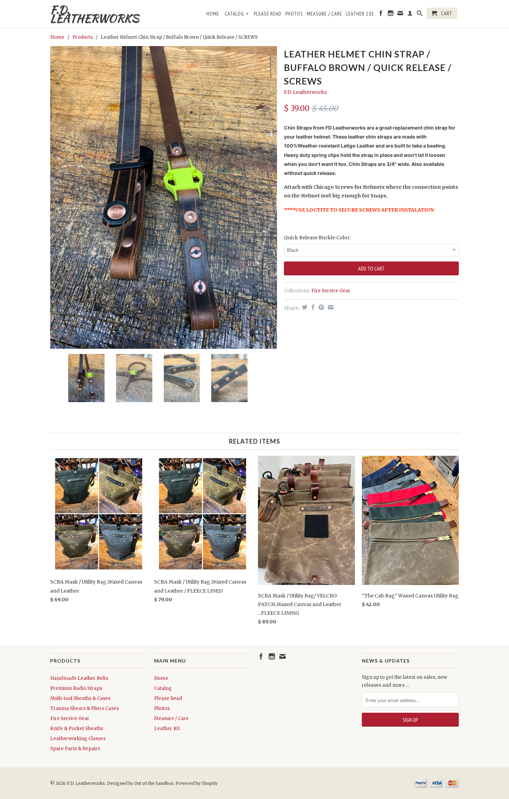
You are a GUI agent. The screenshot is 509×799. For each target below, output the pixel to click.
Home (212, 14)
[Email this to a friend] (329, 307)
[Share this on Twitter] (303, 307)
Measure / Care (324, 14)
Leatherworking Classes (78, 739)
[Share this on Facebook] (312, 307)
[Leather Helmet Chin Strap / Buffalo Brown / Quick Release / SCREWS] (163, 197)
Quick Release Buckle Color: (317, 237)
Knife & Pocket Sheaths (76, 728)
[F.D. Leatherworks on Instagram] (391, 14)
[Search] (420, 14)
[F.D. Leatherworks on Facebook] (381, 14)
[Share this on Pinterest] (320, 307)
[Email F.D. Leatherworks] (400, 14)
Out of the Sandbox (153, 783)
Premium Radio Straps (76, 688)
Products (82, 37)
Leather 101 (360, 14)
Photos (294, 14)
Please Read (268, 14)
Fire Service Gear (330, 291)
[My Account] (410, 14)
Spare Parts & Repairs (75, 749)
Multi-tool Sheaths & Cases (80, 698)
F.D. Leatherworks (94, 14)
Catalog (237, 13)
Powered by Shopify (196, 783)
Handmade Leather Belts (79, 678)
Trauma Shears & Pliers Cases (84, 708)
